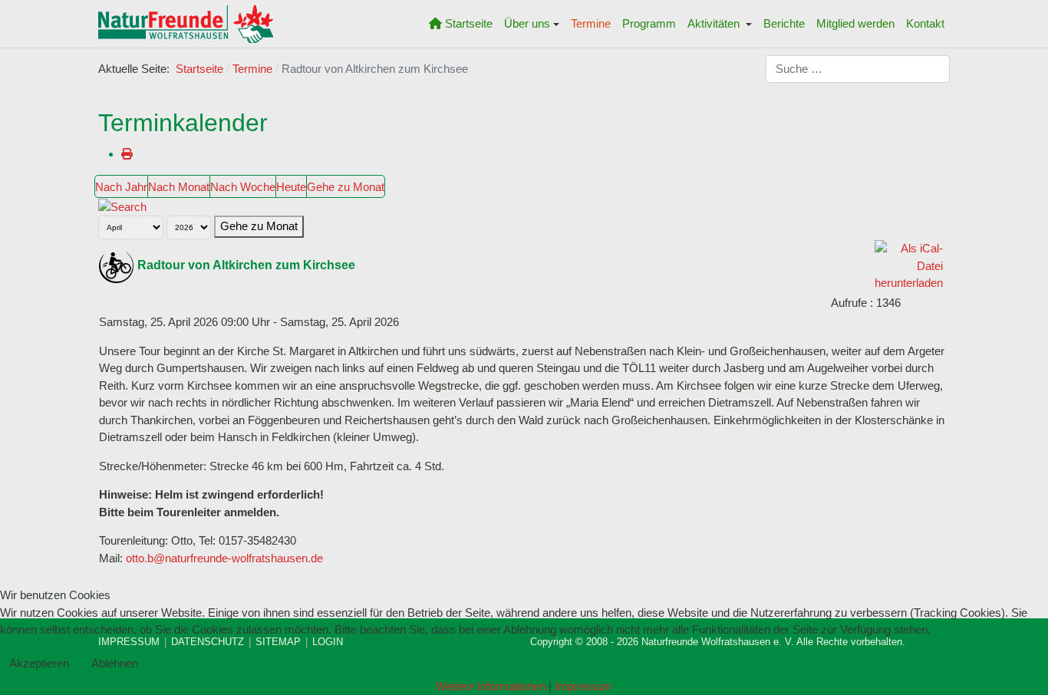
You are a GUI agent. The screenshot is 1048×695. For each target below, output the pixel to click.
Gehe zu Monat (345, 186)
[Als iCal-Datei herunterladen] (909, 265)
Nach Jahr (121, 186)
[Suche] (122, 205)
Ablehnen (114, 663)
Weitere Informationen (490, 686)
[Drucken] (127, 153)
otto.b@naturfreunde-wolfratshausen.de (224, 558)
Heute (291, 186)
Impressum (583, 686)
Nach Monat (178, 186)
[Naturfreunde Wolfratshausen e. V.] (185, 24)
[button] (532, 23)
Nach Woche (242, 186)
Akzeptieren (39, 663)
